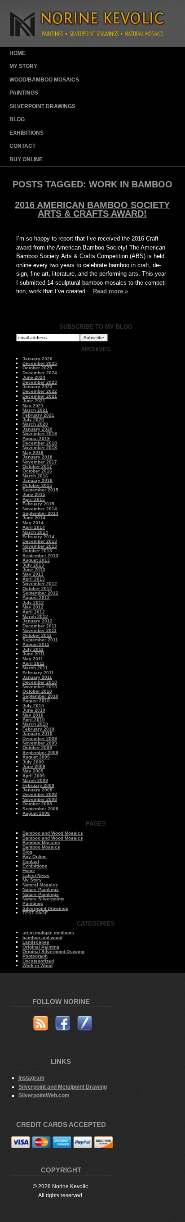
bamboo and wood (42, 937)
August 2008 (36, 813)
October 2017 (37, 466)
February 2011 (38, 672)
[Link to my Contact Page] (84, 1024)
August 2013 (36, 560)
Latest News (35, 875)
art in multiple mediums (48, 932)
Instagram (31, 1078)
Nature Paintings (40, 889)
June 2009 (33, 766)
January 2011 (37, 677)
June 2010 (33, 710)
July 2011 (33, 649)
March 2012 (35, 616)
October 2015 (37, 485)
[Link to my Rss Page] (40, 1024)
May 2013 (33, 574)
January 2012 (37, 620)
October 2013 (37, 550)
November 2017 (39, 461)
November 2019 (39, 433)
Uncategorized (38, 961)
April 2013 (33, 579)
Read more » (110, 291)
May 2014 (33, 522)
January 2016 (37, 480)
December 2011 (39, 625)
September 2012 (40, 593)
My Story (23, 66)
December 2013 (39, 541)
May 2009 (33, 770)
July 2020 (33, 419)
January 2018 (37, 456)
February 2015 (38, 503)
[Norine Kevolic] (92, 44)
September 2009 (40, 752)
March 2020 (35, 424)
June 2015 (33, 494)
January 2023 (37, 386)
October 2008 (37, 803)
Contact (22, 146)
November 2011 (39, 630)
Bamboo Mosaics (41, 842)
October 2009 (37, 747)
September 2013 (40, 555)
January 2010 (37, 733)
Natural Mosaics (40, 884)
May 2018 (33, 452)
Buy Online (26, 159)
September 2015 (40, 489)
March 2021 (35, 410)
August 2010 (36, 700)
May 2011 (32, 658)
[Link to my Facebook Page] (62, 1024)
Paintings (23, 93)
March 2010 (35, 724)
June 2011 (33, 653)
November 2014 (39, 508)
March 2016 (35, 475)
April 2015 (33, 499)
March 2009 (35, 780)
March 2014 (35, 532)
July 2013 (33, 565)
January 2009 (37, 789)
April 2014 (33, 527)
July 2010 (33, 705)
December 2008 (39, 794)
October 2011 (37, 635)
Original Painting (40, 947)
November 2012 (39, 583)
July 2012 (33, 602)
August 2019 (36, 438)
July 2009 (33, 761)
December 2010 (39, 682)
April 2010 (33, 719)
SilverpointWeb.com (44, 1095)
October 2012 (37, 588)
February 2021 (38, 415)
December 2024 (39, 372)
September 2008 (40, 808)
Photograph (35, 956)
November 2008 (39, 799)
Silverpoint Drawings (42, 106)
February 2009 (38, 785)
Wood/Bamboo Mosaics (44, 80)
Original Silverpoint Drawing (53, 951)
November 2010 (39, 686)
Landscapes (35, 942)
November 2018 (39, 447)
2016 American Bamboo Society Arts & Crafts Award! (92, 209)
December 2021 (39, 396)
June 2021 (33, 400)
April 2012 (33, 611)
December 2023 (39, 382)
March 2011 (35, 667)
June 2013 (33, 569)
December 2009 (39, 738)
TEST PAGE (35, 912)
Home (17, 53)
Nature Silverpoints (43, 898)
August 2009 (36, 756)
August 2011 (35, 644)
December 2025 (39, 363)
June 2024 (33, 377)
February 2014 (38, 536)
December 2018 (39, 443)
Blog (17, 119)
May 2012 (33, 606)
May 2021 (33, 405)
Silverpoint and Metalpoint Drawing (62, 1087)
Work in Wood (37, 965)
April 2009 (33, 775)
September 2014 (40, 513)
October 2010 (37, 691)
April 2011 (33, 663)
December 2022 (39, 391)
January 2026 (37, 358)
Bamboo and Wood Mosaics (52, 833)
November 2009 (39, 742)
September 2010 (40, 696)
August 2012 (36, 597)
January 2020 (37, 429)
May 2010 (33, 715)
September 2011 (40, 639)
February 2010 (38, 729)
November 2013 (39, 546)
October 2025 (37, 367)
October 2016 (37, 470)
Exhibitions (26, 133)
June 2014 (33, 517)
